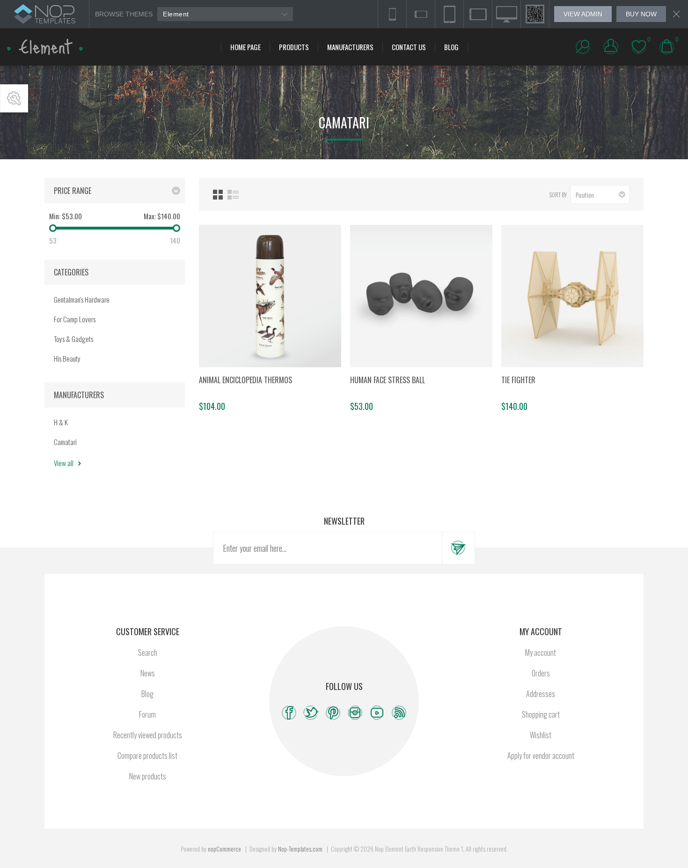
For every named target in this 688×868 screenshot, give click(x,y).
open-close (14, 98)
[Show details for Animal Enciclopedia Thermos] (270, 296)
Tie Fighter (518, 380)
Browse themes (124, 14)
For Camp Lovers (74, 319)
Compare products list (147, 755)
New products (147, 776)
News (147, 673)
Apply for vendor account (540, 755)
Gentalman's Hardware (82, 299)
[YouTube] (377, 713)
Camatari (65, 442)
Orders (541, 673)
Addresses (540, 693)
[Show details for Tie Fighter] (572, 296)
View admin (583, 14)
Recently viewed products (147, 735)
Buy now (641, 14)
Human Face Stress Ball (387, 380)
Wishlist (540, 735)
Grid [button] (218, 195)
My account (540, 652)
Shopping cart (541, 714)
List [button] (233, 195)
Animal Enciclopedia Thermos (245, 380)
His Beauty (67, 358)
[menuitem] (147, 652)
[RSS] (399, 713)
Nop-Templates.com (300, 848)
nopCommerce (224, 848)
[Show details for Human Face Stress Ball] (421, 296)
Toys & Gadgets (73, 339)
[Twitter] (311, 713)
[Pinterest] (333, 713)
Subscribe (458, 548)
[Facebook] (289, 713)
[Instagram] (355, 713)
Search (147, 652)
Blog (147, 693)
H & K (61, 422)
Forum (147, 714)
